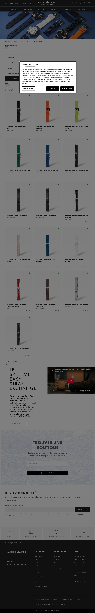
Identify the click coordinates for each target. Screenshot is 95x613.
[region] (47, 77)
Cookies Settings (28, 88)
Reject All (52, 88)
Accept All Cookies (67, 88)
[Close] (74, 64)
